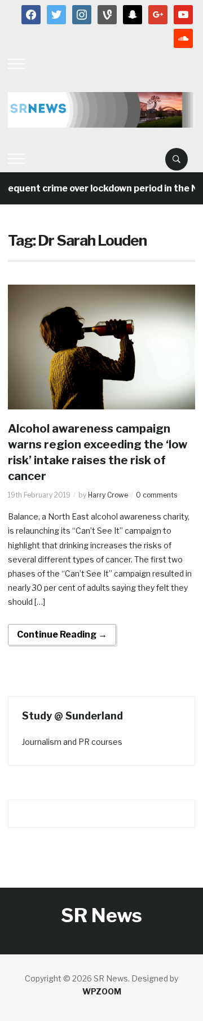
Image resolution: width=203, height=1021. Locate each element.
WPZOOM (101, 991)
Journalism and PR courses (72, 742)
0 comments (156, 495)
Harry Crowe (108, 495)
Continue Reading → (62, 634)
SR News (101, 915)
